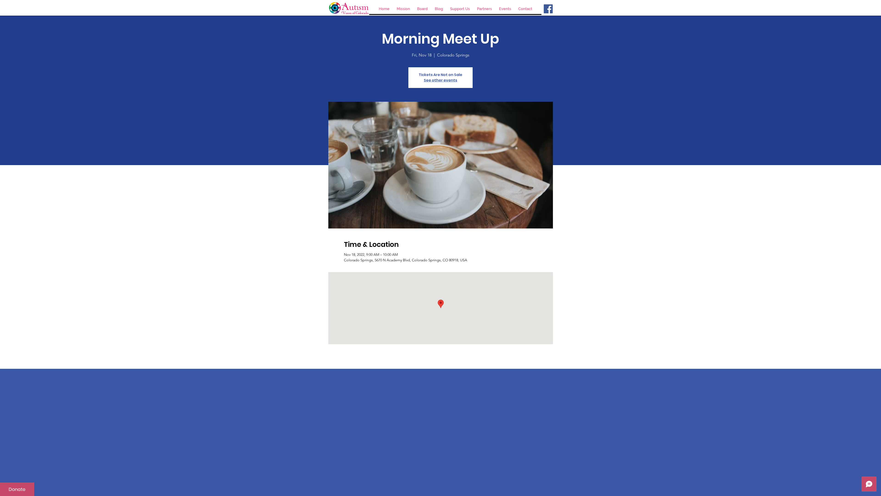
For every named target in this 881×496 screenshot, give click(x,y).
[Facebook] (548, 8)
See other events (440, 80)
